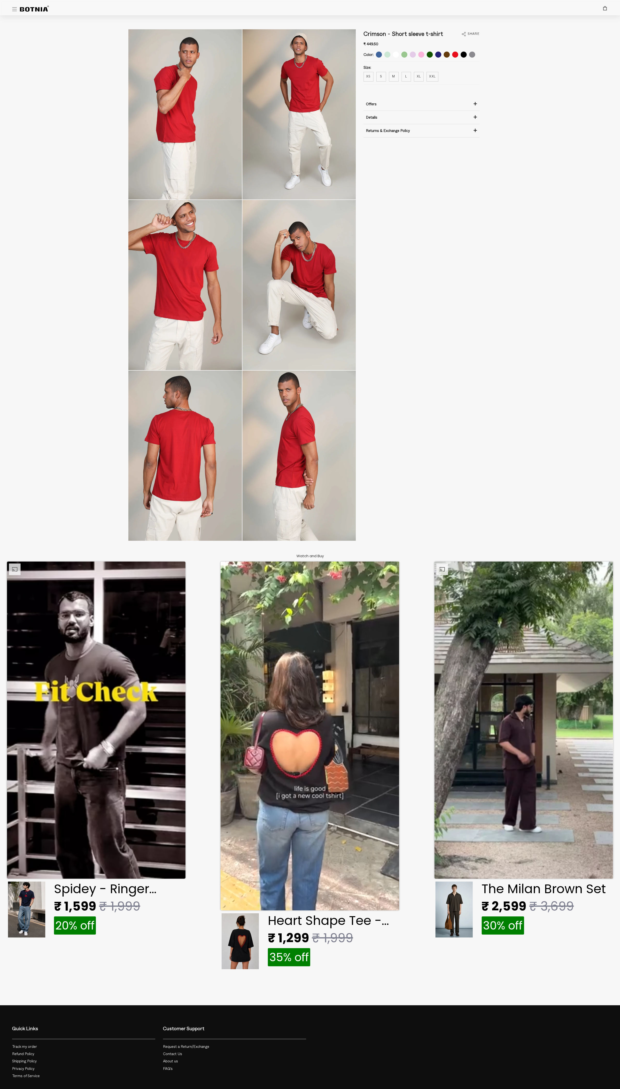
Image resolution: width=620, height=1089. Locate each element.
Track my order (24, 1047)
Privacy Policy (23, 1069)
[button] (96, 751)
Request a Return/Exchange (186, 1047)
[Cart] (605, 8)
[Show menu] (14, 9)
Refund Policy (23, 1054)
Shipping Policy (24, 1061)
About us (170, 1061)
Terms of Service (26, 1076)
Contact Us (172, 1054)
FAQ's (168, 1069)
